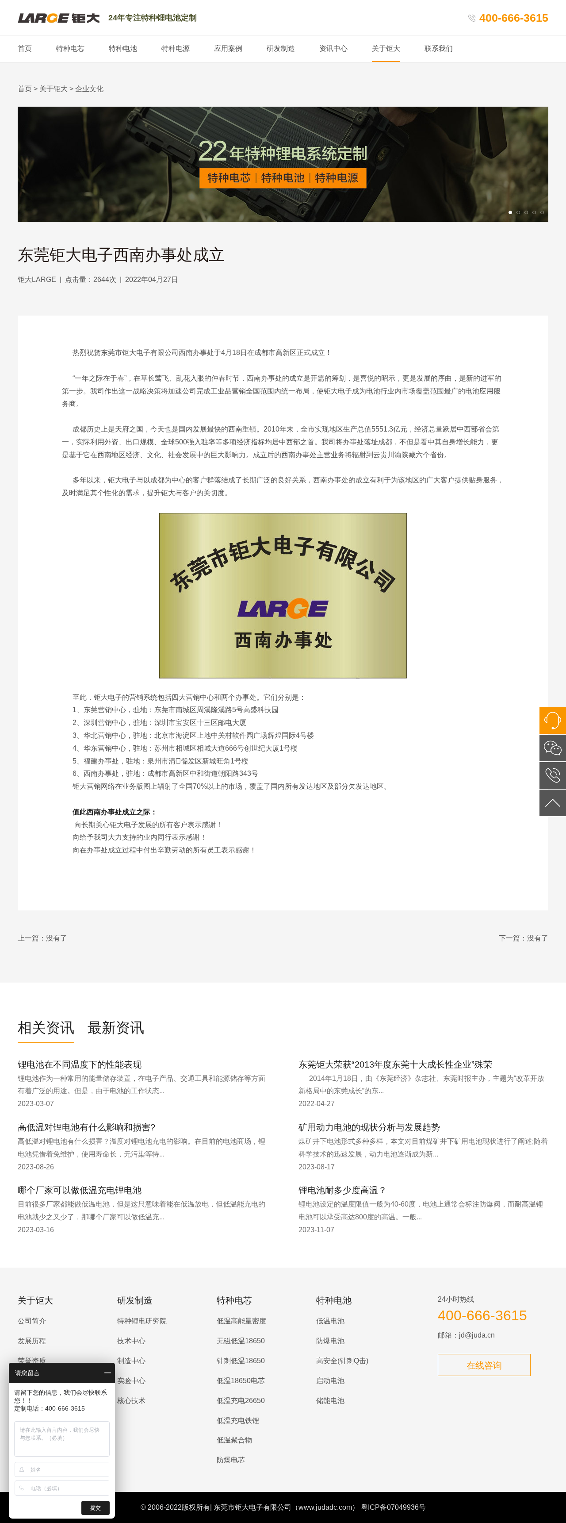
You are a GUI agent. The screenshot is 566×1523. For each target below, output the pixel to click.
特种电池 (123, 48)
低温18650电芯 (241, 1380)
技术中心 (131, 1341)
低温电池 (330, 1321)
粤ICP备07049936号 (393, 1507)
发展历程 (32, 1341)
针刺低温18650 (241, 1361)
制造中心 (131, 1361)
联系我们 (438, 48)
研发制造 (281, 48)
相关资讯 (46, 1028)
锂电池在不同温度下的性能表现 (80, 1064)
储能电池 (330, 1400)
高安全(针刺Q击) (342, 1361)
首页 (25, 48)
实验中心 (131, 1380)
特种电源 (175, 48)
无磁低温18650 (241, 1341)
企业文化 (89, 89)
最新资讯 (116, 1028)
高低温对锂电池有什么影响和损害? (86, 1127)
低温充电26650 (241, 1400)
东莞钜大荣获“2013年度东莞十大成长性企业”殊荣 (395, 1064)
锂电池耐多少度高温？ (342, 1190)
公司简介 (32, 1321)
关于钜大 (386, 48)
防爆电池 (330, 1341)
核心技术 (131, 1400)
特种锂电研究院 (142, 1321)
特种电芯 (70, 48)
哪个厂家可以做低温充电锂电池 (80, 1190)
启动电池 (330, 1380)
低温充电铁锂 (238, 1420)
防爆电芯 (231, 1460)
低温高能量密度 (241, 1321)
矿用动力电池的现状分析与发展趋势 (369, 1127)
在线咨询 (484, 1365)
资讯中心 (333, 48)
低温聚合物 (234, 1440)
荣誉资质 (32, 1361)
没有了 (56, 938)
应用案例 (228, 48)
